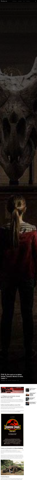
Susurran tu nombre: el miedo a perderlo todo (33, 389)
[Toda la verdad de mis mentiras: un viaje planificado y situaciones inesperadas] (27, 394)
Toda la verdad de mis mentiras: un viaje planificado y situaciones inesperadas (33, 394)
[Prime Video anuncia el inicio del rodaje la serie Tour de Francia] (27, 403)
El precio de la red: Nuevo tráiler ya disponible (32, 398)
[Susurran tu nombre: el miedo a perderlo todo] (27, 390)
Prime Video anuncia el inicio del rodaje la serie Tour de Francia (33, 403)
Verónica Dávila (14, 380)
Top (6, 380)
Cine (30, 390)
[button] (35, 1)
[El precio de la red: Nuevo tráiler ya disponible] (27, 399)
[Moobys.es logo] (4, 1)
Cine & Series (3, 380)
